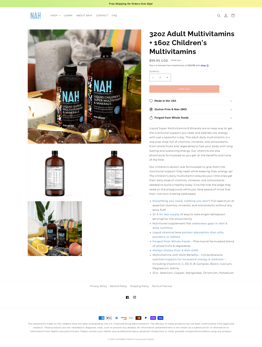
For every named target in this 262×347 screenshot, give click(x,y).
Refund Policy (118, 286)
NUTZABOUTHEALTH (125, 339)
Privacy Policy (98, 286)
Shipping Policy (139, 286)
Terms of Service (162, 286)
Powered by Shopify (144, 339)
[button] (55, 15)
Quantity (154, 71)
